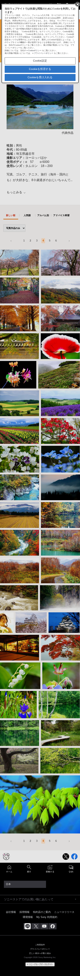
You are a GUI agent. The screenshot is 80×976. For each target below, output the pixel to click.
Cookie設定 (40, 60)
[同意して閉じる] (77, 4)
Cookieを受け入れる (40, 77)
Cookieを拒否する (40, 68)
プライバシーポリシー (43, 53)
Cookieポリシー (35, 50)
